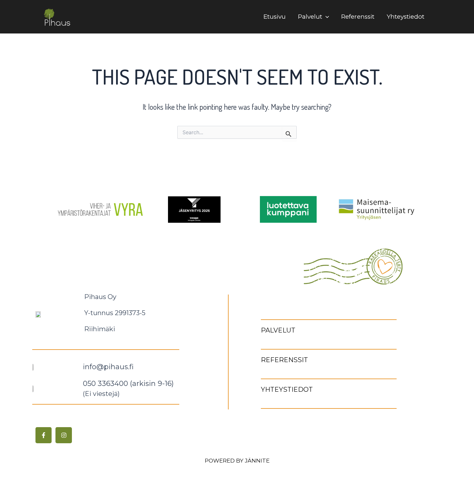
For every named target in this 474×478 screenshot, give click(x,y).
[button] (325, 17)
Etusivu (274, 16)
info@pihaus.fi (108, 366)
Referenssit (357, 16)
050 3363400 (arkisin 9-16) (128, 383)
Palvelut (310, 16)
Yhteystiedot (405, 16)
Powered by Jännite (237, 460)
